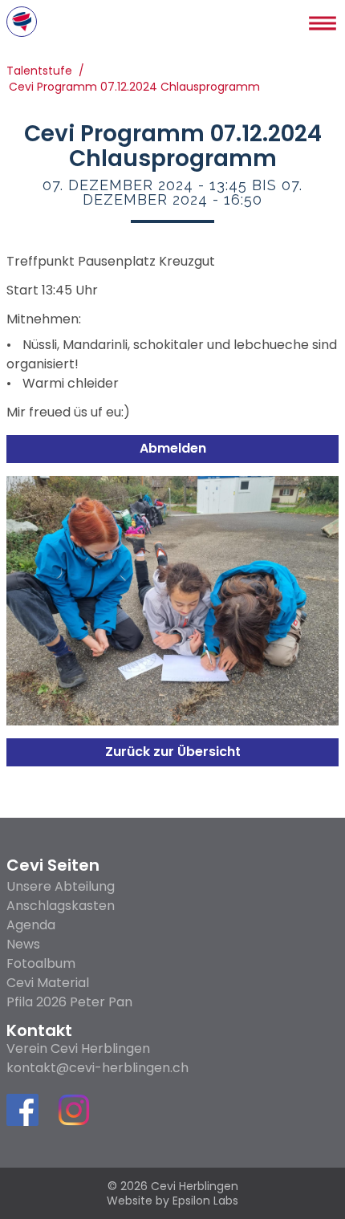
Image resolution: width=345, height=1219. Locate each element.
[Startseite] (21, 21)
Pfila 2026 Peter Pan (69, 1002)
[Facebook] (22, 1110)
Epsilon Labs (205, 1201)
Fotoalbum (40, 963)
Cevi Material (47, 982)
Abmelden (173, 448)
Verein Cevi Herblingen (78, 1048)
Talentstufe (39, 72)
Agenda (30, 925)
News (23, 944)
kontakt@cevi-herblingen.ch (97, 1068)
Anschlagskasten (60, 905)
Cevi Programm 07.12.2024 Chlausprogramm (134, 88)
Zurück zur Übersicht (173, 751)
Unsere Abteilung (60, 886)
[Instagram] (73, 1113)
